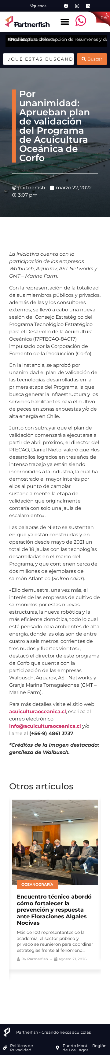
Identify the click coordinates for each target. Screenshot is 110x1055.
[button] (65, 22)
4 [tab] (60, 992)
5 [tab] (69, 992)
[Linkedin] (88, 6)
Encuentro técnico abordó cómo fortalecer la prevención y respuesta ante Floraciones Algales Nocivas (54, 909)
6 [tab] (78, 992)
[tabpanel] (55, 883)
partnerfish (37, 959)
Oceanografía (37, 884)
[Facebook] (66, 6)
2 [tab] (41, 992)
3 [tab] (50, 992)
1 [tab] (32, 992)
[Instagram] (77, 6)
